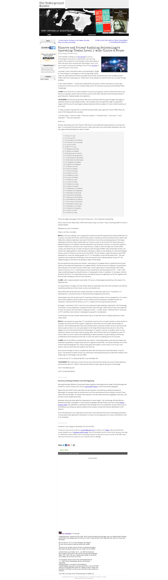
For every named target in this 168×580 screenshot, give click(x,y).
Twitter (107, 430)
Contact (104, 577)
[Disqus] (92, 507)
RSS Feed (99, 577)
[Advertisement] (97, 4)
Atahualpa (90, 578)
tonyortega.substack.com (48, 72)
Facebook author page (80, 432)
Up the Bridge (75, 453)
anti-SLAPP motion (91, 387)
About (69, 35)
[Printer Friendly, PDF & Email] (64, 450)
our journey (81, 57)
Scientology (92, 35)
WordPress (83, 578)
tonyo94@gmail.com (87, 430)
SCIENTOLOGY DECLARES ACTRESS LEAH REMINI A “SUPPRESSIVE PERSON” (111, 41)
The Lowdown (52, 37)
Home (49, 35)
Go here (94, 65)
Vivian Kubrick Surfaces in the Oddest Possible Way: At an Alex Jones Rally (73, 41)
